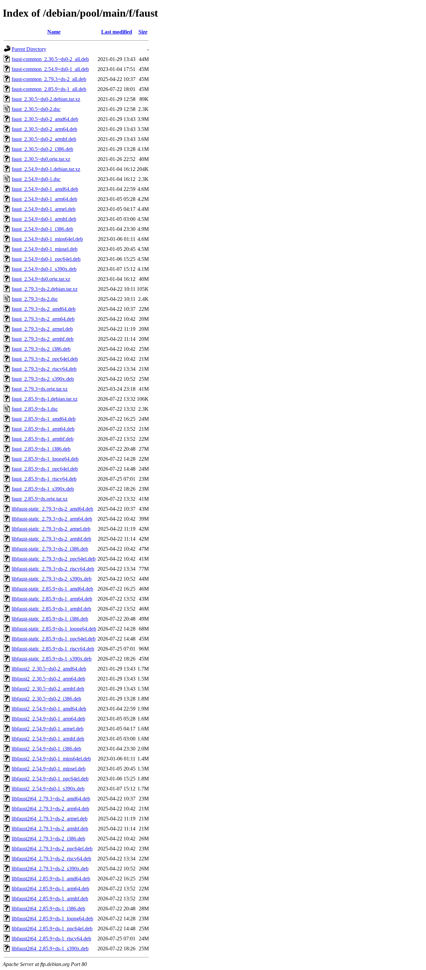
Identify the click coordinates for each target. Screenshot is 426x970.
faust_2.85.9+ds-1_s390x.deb (43, 489)
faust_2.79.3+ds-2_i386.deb (41, 349)
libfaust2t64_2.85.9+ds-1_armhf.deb (50, 898)
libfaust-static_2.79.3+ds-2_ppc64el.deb (54, 559)
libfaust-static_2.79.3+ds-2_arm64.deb (52, 519)
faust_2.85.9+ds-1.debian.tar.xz (45, 399)
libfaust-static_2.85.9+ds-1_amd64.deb (52, 589)
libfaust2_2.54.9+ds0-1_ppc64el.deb (50, 778)
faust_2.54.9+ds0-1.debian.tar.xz (46, 169)
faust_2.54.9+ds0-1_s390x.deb (44, 269)
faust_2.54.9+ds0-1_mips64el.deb (47, 239)
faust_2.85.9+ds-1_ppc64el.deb (45, 469)
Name (54, 32)
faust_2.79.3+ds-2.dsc (35, 299)
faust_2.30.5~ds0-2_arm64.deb (44, 129)
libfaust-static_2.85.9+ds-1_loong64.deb (54, 629)
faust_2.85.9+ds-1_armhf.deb (43, 439)
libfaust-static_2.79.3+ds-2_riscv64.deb (53, 569)
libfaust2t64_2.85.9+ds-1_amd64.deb (51, 878)
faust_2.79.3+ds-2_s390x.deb (43, 379)
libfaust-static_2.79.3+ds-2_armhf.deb (51, 539)
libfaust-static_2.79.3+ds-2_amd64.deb (52, 509)
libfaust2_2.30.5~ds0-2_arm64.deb (48, 679)
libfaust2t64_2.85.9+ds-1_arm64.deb (50, 888)
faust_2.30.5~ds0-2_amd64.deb (45, 119)
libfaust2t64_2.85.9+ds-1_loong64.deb (52, 918)
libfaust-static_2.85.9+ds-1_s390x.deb (52, 659)
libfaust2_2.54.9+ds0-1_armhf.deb (48, 738)
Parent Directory (29, 49)
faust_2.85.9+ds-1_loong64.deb (45, 459)
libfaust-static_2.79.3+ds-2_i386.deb (50, 549)
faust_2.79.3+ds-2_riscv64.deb (44, 369)
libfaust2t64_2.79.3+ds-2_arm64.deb (50, 808)
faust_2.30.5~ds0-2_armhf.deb (44, 139)
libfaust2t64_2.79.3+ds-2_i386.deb (48, 838)
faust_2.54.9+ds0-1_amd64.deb (45, 189)
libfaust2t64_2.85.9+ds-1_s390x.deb (50, 948)
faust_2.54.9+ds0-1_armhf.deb (44, 219)
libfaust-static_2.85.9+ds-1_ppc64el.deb (54, 639)
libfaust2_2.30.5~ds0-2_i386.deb (46, 699)
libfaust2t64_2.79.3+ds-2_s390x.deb (50, 868)
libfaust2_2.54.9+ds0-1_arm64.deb (48, 719)
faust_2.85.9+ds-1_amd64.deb (44, 419)
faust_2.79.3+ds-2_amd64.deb (44, 309)
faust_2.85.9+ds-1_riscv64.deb (44, 479)
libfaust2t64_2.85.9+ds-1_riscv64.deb (51, 938)
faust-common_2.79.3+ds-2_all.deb (49, 79)
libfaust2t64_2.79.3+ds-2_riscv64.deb (51, 858)
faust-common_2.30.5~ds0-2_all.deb (50, 59)
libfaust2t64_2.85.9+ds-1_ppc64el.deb (52, 928)
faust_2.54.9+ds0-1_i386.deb (42, 229)
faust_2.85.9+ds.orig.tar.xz (40, 499)
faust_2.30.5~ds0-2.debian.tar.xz (46, 99)
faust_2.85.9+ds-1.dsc (35, 409)
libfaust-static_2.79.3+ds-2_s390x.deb (52, 579)
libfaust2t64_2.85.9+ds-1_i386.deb (48, 908)
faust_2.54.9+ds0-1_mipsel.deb (45, 249)
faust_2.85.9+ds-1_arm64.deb (43, 429)
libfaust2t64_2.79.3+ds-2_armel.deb (50, 818)
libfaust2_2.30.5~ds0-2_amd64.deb (49, 669)
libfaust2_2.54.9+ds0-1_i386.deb (46, 748)
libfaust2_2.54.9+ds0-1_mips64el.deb (51, 758)
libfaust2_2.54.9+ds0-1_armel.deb (48, 728)
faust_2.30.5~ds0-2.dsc (36, 109)
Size (142, 32)
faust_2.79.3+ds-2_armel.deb (42, 329)
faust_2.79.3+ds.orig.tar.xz (40, 389)
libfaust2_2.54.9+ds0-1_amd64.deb (49, 709)
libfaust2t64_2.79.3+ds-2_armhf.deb (50, 828)
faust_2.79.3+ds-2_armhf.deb (43, 339)
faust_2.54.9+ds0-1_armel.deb (44, 209)
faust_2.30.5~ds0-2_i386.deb (42, 149)
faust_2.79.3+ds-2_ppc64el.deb (45, 359)
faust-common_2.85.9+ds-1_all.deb (49, 89)
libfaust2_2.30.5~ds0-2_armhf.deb (48, 689)
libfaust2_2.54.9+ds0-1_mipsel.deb (49, 768)
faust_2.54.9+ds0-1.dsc (36, 179)
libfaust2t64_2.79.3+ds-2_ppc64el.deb (52, 848)
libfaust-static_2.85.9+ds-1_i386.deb (50, 619)
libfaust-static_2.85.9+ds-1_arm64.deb (52, 599)
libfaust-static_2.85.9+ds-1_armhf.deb (51, 609)
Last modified (116, 32)
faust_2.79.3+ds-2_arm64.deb (43, 319)
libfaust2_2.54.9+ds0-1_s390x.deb (48, 788)
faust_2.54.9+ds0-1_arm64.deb (44, 199)
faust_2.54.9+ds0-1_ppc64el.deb (46, 259)
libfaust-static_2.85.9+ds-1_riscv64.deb (53, 649)
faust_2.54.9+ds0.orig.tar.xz (41, 279)
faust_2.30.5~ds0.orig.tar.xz (41, 159)
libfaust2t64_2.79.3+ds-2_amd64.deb (51, 798)
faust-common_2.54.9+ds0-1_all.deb (50, 69)
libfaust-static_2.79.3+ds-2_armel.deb (51, 529)
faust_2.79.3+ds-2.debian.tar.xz (45, 289)
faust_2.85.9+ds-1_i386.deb (41, 449)
